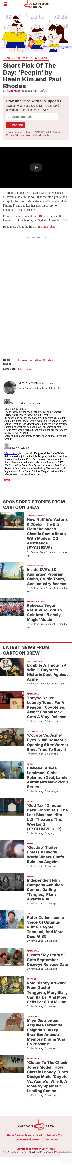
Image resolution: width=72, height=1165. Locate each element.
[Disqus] (36, 439)
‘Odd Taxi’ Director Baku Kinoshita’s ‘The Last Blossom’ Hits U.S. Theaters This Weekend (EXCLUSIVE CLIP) (47, 817)
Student (41, 57)
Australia (25, 369)
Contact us (51, 1139)
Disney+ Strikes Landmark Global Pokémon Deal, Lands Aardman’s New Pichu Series (47, 777)
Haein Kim (20, 216)
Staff (39, 1135)
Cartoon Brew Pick (18, 57)
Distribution (33, 1016)
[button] (36, 167)
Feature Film (33, 694)
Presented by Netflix (37, 515)
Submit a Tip (54, 1135)
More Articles (46, 383)
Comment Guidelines (27, 1139)
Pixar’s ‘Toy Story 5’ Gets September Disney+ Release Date (47, 960)
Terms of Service (34, 135)
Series (30, 843)
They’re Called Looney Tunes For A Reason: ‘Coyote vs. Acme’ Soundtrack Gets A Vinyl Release (46, 707)
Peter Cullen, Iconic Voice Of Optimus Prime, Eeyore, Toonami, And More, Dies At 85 (46, 927)
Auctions (31, 979)
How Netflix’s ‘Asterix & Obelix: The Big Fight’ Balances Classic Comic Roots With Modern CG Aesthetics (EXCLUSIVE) (47, 533)
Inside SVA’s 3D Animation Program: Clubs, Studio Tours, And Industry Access (46, 576)
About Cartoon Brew (18, 1135)
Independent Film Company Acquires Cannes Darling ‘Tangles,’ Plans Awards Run (45, 889)
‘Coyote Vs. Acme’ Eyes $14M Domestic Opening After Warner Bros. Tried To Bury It (47, 742)
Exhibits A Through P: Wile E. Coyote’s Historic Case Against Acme (47, 672)
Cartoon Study (34, 661)
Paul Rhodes (40, 216)
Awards (31, 876)
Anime (30, 764)
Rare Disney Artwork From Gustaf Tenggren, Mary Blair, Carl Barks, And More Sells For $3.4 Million (47, 992)
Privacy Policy (13, 135)
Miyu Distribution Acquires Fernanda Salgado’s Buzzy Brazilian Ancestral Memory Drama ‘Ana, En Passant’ (47, 1032)
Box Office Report (35, 731)
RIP (28, 913)
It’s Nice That (46, 226)
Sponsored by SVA (36, 565)
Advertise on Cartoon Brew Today (36, 1148)
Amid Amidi (13, 90)
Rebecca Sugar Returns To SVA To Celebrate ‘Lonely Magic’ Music (44, 612)
